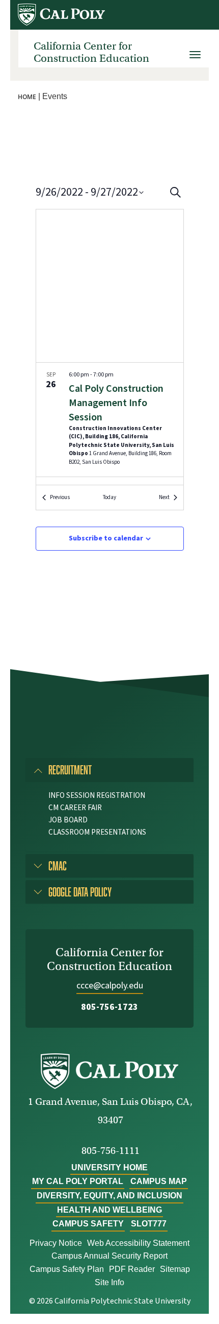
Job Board (68, 820)
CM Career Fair (75, 807)
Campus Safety (88, 1223)
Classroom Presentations (97, 832)
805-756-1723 (109, 1007)
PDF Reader (132, 1269)
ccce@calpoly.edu (109, 985)
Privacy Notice (56, 1243)
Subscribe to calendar (106, 538)
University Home (109, 1167)
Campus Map (158, 1181)
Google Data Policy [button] (80, 892)
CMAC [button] (57, 865)
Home (27, 96)
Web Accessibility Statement (138, 1243)
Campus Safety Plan (67, 1269)
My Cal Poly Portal (77, 1181)
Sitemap (175, 1269)
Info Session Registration (96, 795)
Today (109, 497)
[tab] (109, 770)
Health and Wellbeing (109, 1209)
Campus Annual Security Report (109, 1255)
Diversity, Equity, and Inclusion (109, 1195)
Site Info (109, 1282)
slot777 (149, 1223)
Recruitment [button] (70, 769)
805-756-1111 (110, 1150)
